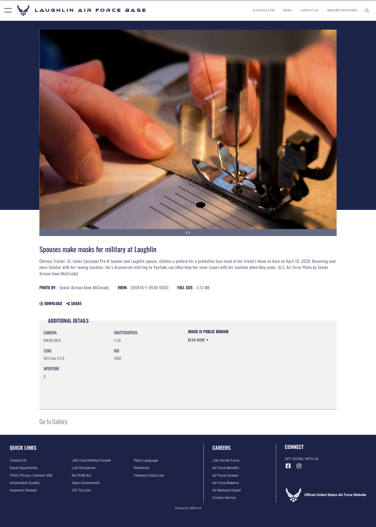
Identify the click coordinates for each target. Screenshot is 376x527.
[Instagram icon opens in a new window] (299, 466)
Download (52, 303)
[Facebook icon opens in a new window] (288, 466)
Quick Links (23, 447)
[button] (7, 10)
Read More (197, 340)
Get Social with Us (302, 459)
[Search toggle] (368, 10)
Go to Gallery (53, 421)
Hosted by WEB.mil (188, 508)
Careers (221, 447)
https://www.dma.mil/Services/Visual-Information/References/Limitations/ (239, 368)
